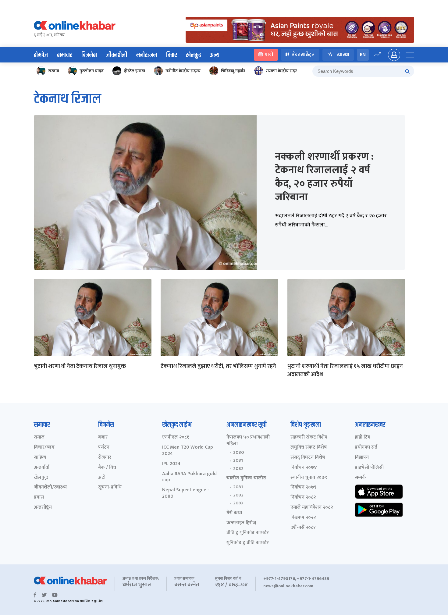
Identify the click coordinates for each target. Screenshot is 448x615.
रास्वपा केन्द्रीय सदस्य (283, 70)
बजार (103, 437)
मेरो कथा (234, 513)
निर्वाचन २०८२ (303, 497)
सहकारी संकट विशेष (308, 437)
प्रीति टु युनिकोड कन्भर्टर (247, 533)
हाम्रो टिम (362, 437)
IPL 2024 (171, 464)
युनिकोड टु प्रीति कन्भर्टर (247, 543)
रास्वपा (53, 70)
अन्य (214, 55)
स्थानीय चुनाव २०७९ (308, 478)
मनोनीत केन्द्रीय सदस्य (183, 70)
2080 (238, 453)
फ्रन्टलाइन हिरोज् (241, 523)
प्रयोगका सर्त (366, 447)
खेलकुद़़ (41, 478)
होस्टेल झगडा (134, 70)
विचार (171, 55)
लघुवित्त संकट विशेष (308, 447)
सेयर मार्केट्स (303, 55)
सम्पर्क (360, 478)
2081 (238, 460)
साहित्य (40, 457)
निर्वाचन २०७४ (303, 467)
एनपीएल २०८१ (175, 437)
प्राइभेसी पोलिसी (369, 467)
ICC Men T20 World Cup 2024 (187, 450)
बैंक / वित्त (107, 467)
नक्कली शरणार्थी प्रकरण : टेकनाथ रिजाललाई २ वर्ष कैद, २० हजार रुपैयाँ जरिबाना (324, 177)
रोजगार (104, 457)
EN (363, 55)
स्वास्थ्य (342, 55)
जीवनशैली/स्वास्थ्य (50, 487)
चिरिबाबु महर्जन (233, 70)
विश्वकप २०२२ (303, 517)
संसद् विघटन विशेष (307, 457)
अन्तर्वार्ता (41, 467)
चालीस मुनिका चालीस (246, 478)
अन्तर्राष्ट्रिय (43, 507)
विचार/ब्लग (44, 447)
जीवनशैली (116, 55)
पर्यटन (103, 447)
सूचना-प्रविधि (110, 487)
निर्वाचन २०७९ (303, 487)
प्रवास (39, 497)
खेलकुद (193, 55)
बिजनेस (89, 55)
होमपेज (41, 55)
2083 (238, 503)
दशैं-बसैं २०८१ (303, 527)
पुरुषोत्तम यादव (92, 70)
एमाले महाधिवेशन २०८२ (311, 507)
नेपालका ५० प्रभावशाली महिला (248, 440)
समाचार (64, 55)
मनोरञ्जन (146, 55)
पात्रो (269, 55)
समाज (39, 437)
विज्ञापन (362, 457)
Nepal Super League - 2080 (185, 493)
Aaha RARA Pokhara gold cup (189, 477)
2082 (238, 469)
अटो (101, 478)
